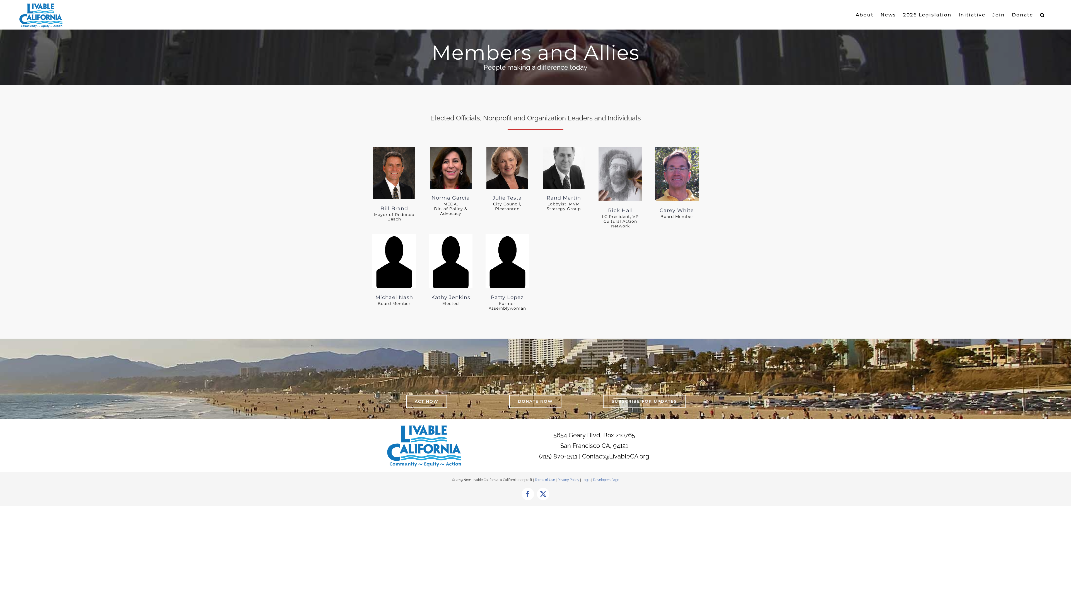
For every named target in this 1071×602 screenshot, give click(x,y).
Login (586, 480)
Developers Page (606, 480)
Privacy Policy (569, 480)
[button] (1042, 15)
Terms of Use (545, 480)
